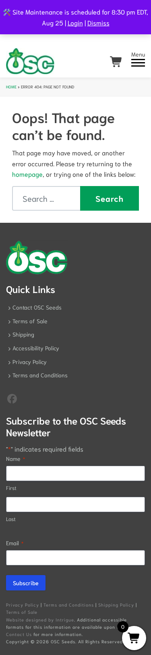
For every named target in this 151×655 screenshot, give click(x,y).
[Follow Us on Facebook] (12, 397)
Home (11, 86)
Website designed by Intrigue (40, 619)
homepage (27, 174)
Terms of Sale (30, 320)
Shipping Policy (116, 604)
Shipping (23, 334)
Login (75, 22)
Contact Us (19, 634)
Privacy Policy (29, 361)
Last (11, 518)
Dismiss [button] (98, 22)
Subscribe (26, 582)
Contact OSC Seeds (37, 307)
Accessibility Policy (35, 348)
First (11, 487)
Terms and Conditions (40, 375)
